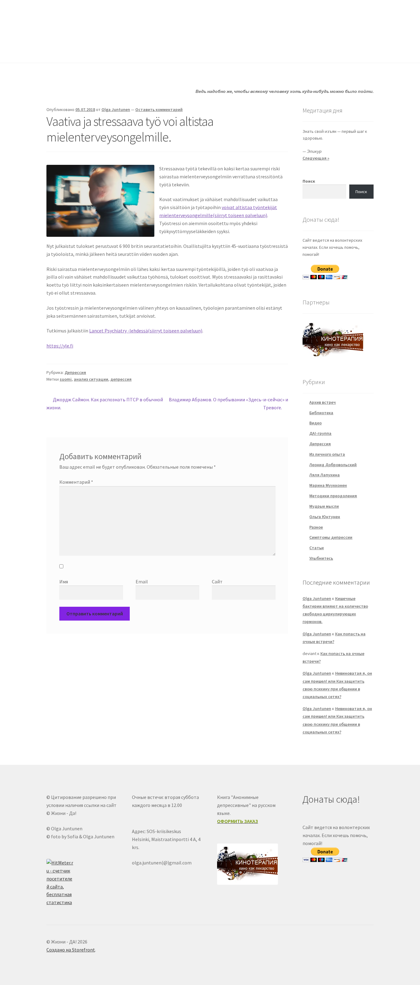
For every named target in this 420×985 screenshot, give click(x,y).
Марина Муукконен (328, 485)
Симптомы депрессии (330, 537)
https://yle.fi (59, 346)
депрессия (121, 379)
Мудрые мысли (324, 506)
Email (142, 581)
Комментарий (76, 482)
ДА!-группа (86, 50)
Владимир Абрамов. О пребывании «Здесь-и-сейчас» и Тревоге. (228, 403)
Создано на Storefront (70, 950)
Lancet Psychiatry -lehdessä (145, 331)
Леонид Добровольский (333, 464)
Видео (315, 423)
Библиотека (321, 412)
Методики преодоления (333, 495)
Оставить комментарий (159, 109)
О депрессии (211, 50)
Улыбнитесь (258, 50)
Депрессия (75, 372)
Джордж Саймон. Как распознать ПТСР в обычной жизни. (104, 403)
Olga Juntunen (115, 109)
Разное (316, 527)
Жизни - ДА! (71, 19)
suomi (66, 379)
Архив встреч (322, 402)
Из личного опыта (327, 454)
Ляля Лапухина (324, 475)
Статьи (170, 50)
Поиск (309, 181)
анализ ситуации (91, 379)
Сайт (217, 581)
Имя (63, 581)
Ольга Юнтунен (324, 516)
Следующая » (316, 158)
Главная (54, 50)
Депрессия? (130, 50)
